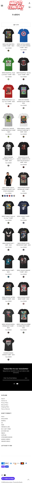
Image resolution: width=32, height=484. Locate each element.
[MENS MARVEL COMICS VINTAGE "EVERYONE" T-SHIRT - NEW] (23, 120)
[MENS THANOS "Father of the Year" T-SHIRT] (8, 208)
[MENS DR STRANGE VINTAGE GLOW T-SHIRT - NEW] (23, 91)
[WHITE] (23, 137)
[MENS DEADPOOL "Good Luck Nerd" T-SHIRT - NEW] (8, 64)
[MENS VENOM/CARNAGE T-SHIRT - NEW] (23, 262)
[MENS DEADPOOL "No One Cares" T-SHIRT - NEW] (23, 64)
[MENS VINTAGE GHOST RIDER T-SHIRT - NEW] (23, 289)
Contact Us (4, 400)
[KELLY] (8, 79)
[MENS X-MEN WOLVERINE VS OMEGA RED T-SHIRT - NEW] (23, 316)
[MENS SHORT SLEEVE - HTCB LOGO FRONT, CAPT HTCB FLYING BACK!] (8, 179)
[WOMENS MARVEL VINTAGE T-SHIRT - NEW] (8, 344)
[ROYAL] (23, 52)
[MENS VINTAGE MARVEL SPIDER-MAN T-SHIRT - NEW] (8, 316)
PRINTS (3, 433)
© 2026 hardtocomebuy (7, 482)
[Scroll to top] (28, 479)
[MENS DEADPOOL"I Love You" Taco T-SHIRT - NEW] (8, 91)
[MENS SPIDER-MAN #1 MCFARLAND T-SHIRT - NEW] (23, 179)
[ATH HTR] (8, 137)
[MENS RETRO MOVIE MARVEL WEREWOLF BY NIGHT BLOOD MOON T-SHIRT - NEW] (23, 149)
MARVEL (3, 420)
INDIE (2, 424)
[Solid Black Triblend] (2, 196)
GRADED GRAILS (5, 441)
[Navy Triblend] (7, 196)
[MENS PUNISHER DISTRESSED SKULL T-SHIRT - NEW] (8, 149)
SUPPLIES (3, 435)
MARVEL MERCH (5, 439)
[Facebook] (14, 384)
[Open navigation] (3, 6)
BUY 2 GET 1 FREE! (6, 429)
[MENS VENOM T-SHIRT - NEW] (8, 262)
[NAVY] (23, 223)
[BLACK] (8, 50)
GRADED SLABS (5, 426)
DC (2, 422)
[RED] (8, 106)
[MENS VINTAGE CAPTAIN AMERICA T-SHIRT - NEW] (8, 289)
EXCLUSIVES (4, 418)
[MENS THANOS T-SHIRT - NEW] (23, 208)
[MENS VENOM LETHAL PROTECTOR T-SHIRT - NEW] (23, 235)
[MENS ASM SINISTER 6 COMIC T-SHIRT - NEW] (8, 35)
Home (2, 416)
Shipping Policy (5, 407)
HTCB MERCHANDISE (6, 437)
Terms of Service (5, 409)
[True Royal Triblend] (5, 196)
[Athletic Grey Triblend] (14, 196)
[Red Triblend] (9, 196)
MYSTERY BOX (5, 431)
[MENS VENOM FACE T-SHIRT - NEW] (8, 235)
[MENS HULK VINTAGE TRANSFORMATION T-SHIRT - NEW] (8, 120)
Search (3, 398)
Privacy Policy (4, 402)
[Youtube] (17, 384)
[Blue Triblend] (12, 196)
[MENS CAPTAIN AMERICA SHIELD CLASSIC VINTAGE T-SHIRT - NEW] (23, 35)
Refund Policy (4, 404)
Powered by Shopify (17, 482)
